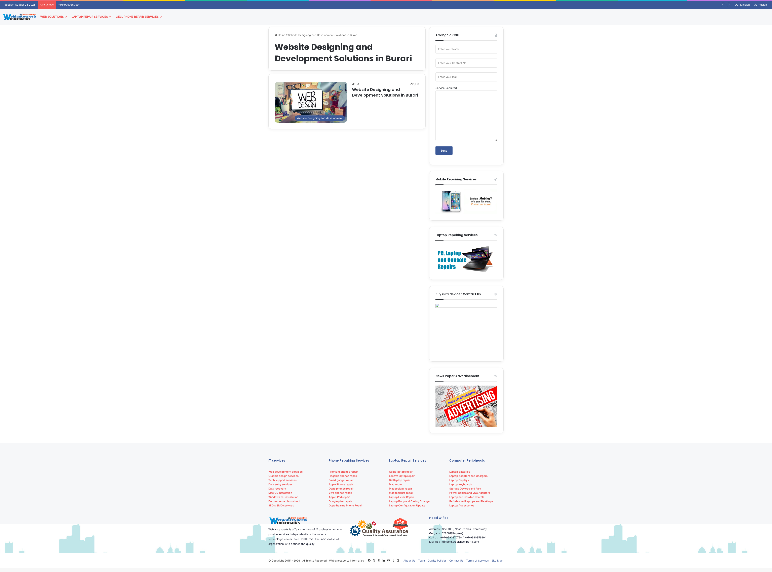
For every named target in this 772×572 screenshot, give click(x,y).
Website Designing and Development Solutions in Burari (385, 92)
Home (281, 35)
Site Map (497, 560)
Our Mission (742, 4)
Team (421, 560)
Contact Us (456, 560)
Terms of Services (477, 560)
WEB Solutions (52, 16)
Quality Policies (437, 560)
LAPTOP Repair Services (90, 16)
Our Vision (760, 4)
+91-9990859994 (69, 4)
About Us (409, 560)
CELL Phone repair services (137, 16)
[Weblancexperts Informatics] (20, 17)
